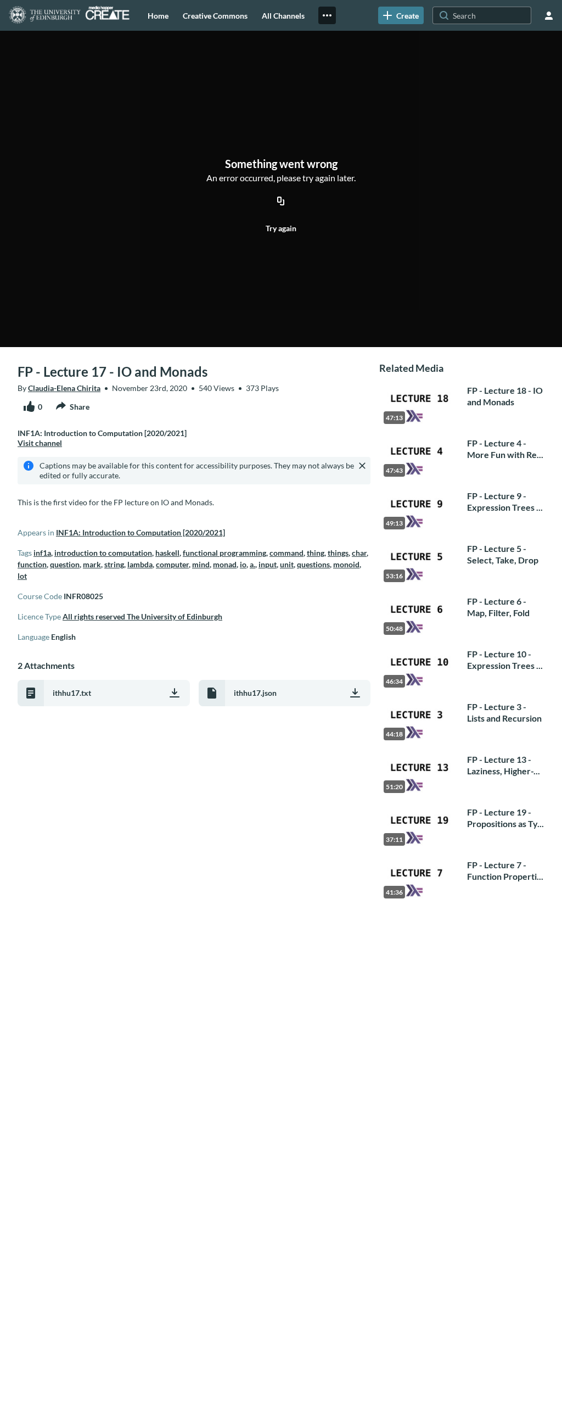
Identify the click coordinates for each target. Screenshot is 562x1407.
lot (22, 575)
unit (287, 564)
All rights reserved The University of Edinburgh (142, 616)
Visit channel (40, 443)
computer (172, 564)
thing (315, 552)
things (338, 552)
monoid (346, 564)
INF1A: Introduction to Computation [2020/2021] (140, 532)
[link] (401, 15)
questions (313, 564)
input (267, 564)
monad (225, 564)
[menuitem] (158, 15)
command (286, 552)
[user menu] (549, 15)
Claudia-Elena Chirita (64, 388)
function (32, 564)
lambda (140, 564)
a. (252, 564)
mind (201, 564)
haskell (167, 552)
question (65, 564)
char (359, 552)
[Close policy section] (362, 465)
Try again (281, 228)
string (114, 564)
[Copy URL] (281, 201)
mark (92, 564)
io (243, 564)
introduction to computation (103, 552)
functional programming (224, 552)
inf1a (42, 552)
